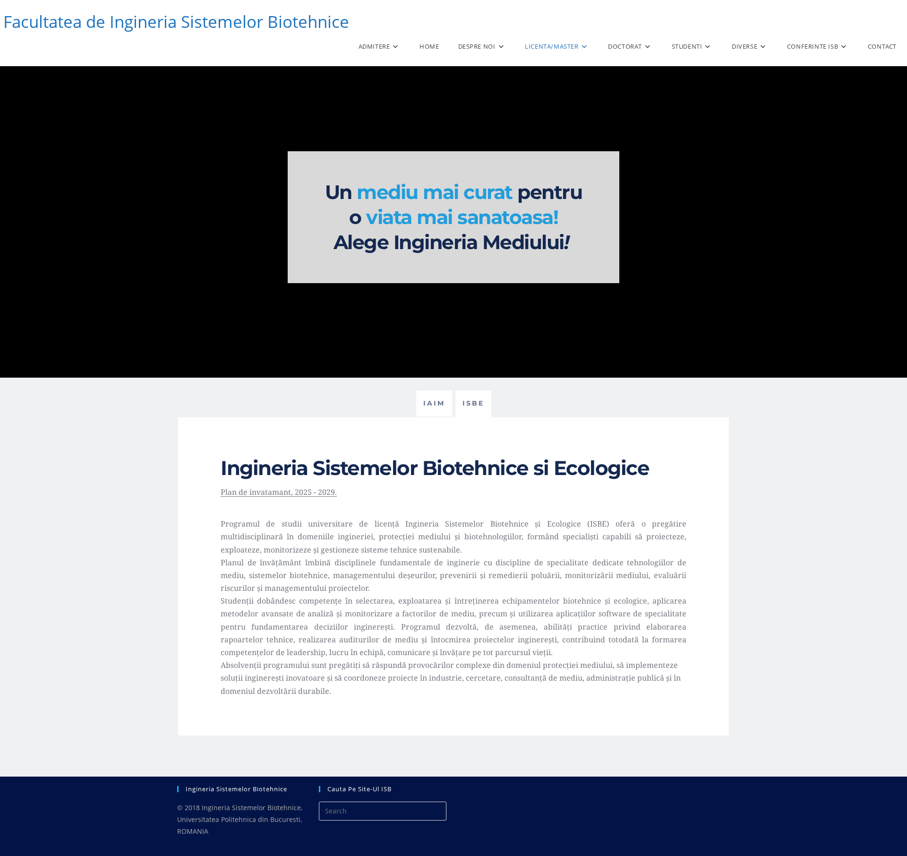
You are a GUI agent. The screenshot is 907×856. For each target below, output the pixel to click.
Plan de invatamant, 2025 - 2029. (279, 492)
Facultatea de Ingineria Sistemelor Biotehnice (176, 21)
